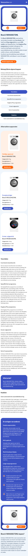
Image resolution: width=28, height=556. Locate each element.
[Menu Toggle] (26, 2)
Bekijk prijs (7, 167)
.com (6, 2)
